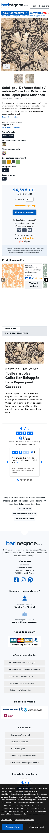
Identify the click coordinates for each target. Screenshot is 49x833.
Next (44, 279)
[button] (24, 820)
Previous (1, 279)
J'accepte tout (12, 826)
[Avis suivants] (42, 462)
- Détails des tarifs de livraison (21, 683)
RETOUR (6, 16)
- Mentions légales (17, 749)
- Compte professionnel (20, 735)
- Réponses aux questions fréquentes (24, 669)
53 (4, 178)
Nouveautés (36, 13)
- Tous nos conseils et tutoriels (21, 676)
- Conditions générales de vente (23, 755)
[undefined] (40, 442)
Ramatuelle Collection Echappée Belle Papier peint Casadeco (33, 269)
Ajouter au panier (26, 212)
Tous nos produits (13, 13)
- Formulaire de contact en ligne (22, 662)
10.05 (5, 170)
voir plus (19, 462)
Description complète (10, 117)
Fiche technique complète (11, 127)
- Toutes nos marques (19, 742)
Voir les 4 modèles (33, 285)
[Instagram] (24, 580)
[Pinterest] (31, 580)
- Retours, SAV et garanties (20, 690)
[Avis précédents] (7, 462)
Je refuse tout (36, 826)
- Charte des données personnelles (24, 762)
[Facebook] (17, 580)
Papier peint (8, 136)
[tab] (11, 329)
